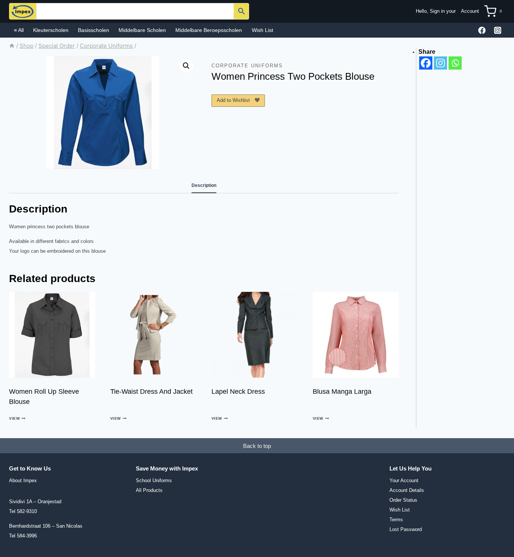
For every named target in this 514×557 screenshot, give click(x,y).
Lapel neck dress (238, 391)
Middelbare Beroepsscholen (208, 30)
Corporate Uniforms (247, 65)
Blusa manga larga (342, 391)
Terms (396, 519)
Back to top (257, 446)
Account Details (406, 490)
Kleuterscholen (50, 30)
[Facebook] (482, 30)
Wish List (262, 30)
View (14, 419)
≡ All (19, 30)
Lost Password (405, 529)
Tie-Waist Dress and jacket (151, 391)
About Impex (23, 480)
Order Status (403, 500)
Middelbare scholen (142, 30)
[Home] (12, 45)
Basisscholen (93, 30)
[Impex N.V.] (22, 11)
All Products (149, 490)
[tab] (204, 186)
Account (470, 11)
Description (204, 185)
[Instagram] (497, 30)
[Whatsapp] (455, 63)
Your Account (403, 480)
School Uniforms (154, 480)
